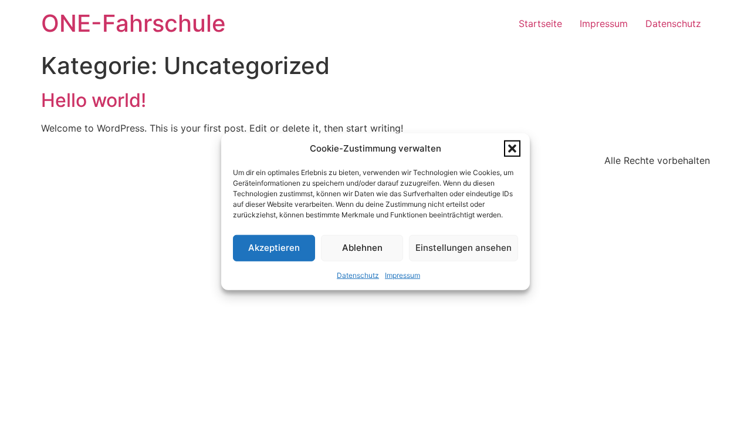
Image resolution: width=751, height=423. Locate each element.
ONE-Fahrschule (133, 23)
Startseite (540, 23)
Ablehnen (362, 247)
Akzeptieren (274, 247)
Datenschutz (358, 274)
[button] (512, 149)
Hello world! (93, 100)
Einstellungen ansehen (463, 247)
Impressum (402, 274)
